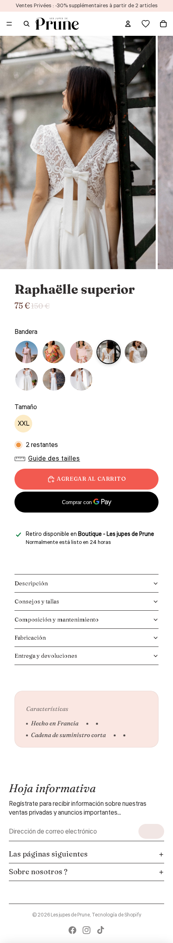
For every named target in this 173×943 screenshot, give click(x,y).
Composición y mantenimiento (56, 619)
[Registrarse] (151, 831)
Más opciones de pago (86, 521)
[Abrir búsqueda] (26, 24)
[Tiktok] (100, 930)
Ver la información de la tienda (61, 552)
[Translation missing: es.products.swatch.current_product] (109, 352)
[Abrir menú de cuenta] (128, 24)
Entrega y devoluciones (45, 655)
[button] (49, 458)
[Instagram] (86, 930)
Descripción (31, 583)
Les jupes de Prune (70, 915)
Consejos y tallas (36, 601)
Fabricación (30, 637)
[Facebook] (72, 930)
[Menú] (9, 23)
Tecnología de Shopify (116, 915)
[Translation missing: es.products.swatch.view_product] (26, 352)
